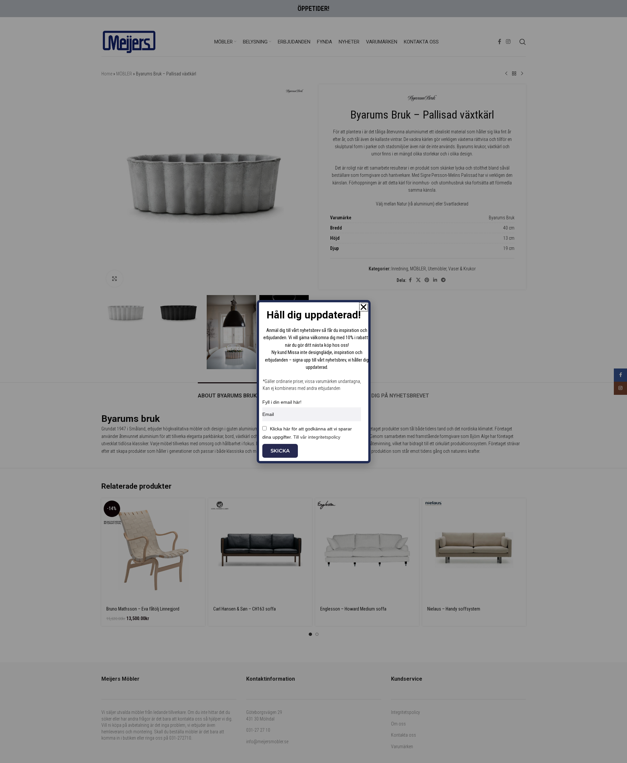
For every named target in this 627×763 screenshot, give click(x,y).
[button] (363, 307)
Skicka (280, 451)
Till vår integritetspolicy (316, 437)
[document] (313, 381)
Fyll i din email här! (281, 402)
